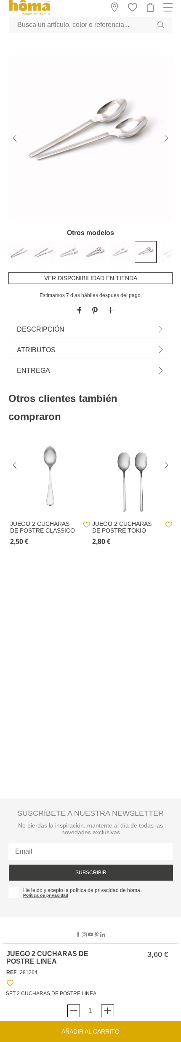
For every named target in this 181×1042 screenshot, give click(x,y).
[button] (110, 310)
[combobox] (90, 24)
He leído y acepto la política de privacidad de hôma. (82, 890)
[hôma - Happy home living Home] (29, 14)
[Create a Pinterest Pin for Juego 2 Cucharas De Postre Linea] (94, 310)
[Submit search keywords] (161, 25)
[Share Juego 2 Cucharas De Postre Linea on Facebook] (79, 310)
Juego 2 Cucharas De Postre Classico (42, 527)
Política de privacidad (45, 895)
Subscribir (90, 873)
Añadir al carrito (90, 1031)
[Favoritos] (10, 984)
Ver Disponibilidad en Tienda (90, 278)
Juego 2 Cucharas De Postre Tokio (122, 527)
